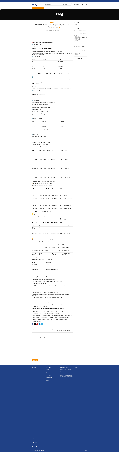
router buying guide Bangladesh (63, 317)
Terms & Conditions (49, 377)
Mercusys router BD (68, 315)
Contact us (47, 380)
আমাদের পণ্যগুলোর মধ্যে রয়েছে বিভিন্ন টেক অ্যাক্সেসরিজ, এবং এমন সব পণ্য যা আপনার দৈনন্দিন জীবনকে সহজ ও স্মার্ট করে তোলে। (66, 376)
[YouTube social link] (74, 1)
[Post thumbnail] (76, 32)
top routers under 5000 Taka (37, 319)
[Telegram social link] (42, 324)
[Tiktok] (36, 446)
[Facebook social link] (72, 1)
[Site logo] (37, 4)
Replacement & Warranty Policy (50, 374)
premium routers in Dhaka (53, 317)
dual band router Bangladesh (36, 315)
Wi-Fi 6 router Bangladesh (63, 319)
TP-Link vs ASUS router (54, 319)
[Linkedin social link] (40, 324)
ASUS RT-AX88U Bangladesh (48, 311)
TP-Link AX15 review (46, 319)
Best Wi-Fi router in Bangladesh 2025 (49, 313)
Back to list (52, 330)
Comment (33, 339)
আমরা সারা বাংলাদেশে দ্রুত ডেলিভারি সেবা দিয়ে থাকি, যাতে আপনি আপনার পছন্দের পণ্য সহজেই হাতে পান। (66, 379)
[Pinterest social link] (37, 324)
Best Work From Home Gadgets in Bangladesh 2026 (84, 36)
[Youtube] (34, 446)
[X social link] (35, 324)
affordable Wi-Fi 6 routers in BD (37, 311)
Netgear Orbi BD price (44, 317)
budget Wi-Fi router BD (59, 313)
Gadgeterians (49, 304)
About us (47, 369)
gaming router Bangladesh (46, 315)
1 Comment (84, 33)
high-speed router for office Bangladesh (57, 315)
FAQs (46, 372)
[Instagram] (33, 446)
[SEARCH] (71, 4)
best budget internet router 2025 (58, 311)
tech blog (52, 22)
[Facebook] (32, 446)
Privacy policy (48, 382)
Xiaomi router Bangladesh (36, 321)
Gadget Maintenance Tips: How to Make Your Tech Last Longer (83, 31)
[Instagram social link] (73, 1)
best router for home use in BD (37, 313)
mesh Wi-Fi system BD (36, 317)
